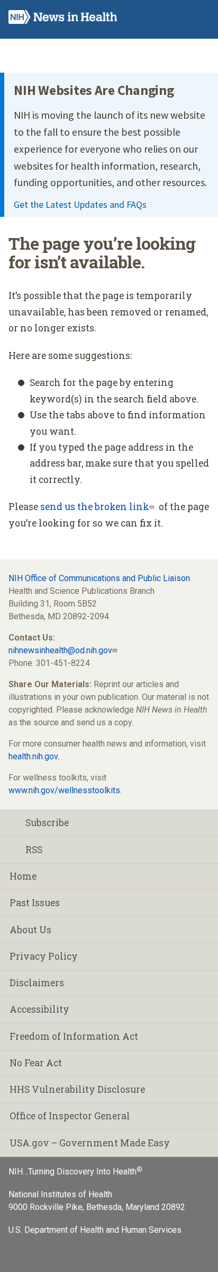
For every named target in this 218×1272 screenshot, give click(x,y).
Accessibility (39, 1009)
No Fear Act (36, 1063)
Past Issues (35, 903)
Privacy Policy (44, 956)
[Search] (179, 17)
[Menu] (200, 17)
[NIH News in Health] (62, 19)
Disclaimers (37, 983)
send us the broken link (94, 507)
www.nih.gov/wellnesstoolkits (64, 790)
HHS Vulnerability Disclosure (77, 1089)
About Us (30, 930)
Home (23, 876)
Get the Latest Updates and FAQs (80, 204)
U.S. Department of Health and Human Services (94, 1230)
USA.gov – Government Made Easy (90, 1143)
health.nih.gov (33, 756)
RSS (33, 850)
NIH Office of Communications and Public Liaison (99, 578)
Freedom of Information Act (74, 1036)
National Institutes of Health (60, 1194)
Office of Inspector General (70, 1116)
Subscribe (47, 823)
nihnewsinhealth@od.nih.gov (60, 650)
